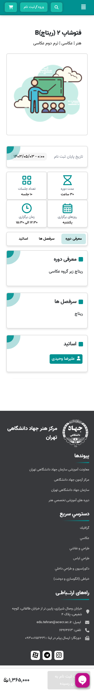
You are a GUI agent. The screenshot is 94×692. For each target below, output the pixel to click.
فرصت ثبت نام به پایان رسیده (69, 680)
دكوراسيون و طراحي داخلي (72, 568)
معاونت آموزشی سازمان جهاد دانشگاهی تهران (59, 469)
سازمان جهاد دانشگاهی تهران (70, 490)
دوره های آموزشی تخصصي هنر (69, 500)
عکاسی (66, 43)
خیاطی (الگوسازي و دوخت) (71, 579)
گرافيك (84, 528)
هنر (78, 43)
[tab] (73, 239)
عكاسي (84, 538)
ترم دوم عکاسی (45, 43)
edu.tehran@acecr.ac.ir (55, 622)
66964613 (66, 630)
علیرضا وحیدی (63, 358)
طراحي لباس (81, 558)
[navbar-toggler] (83, 7)
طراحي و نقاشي (79, 548)
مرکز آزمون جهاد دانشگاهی (71, 480)
